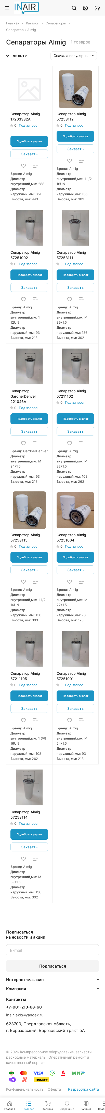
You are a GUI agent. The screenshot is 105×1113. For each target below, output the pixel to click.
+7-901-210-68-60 (24, 1007)
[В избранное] (23, 165)
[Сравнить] (35, 165)
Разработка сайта (83, 1089)
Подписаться (52, 966)
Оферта (54, 1089)
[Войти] (85, 7)
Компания (16, 988)
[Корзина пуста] (97, 7)
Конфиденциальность (25, 1089)
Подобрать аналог (29, 141)
